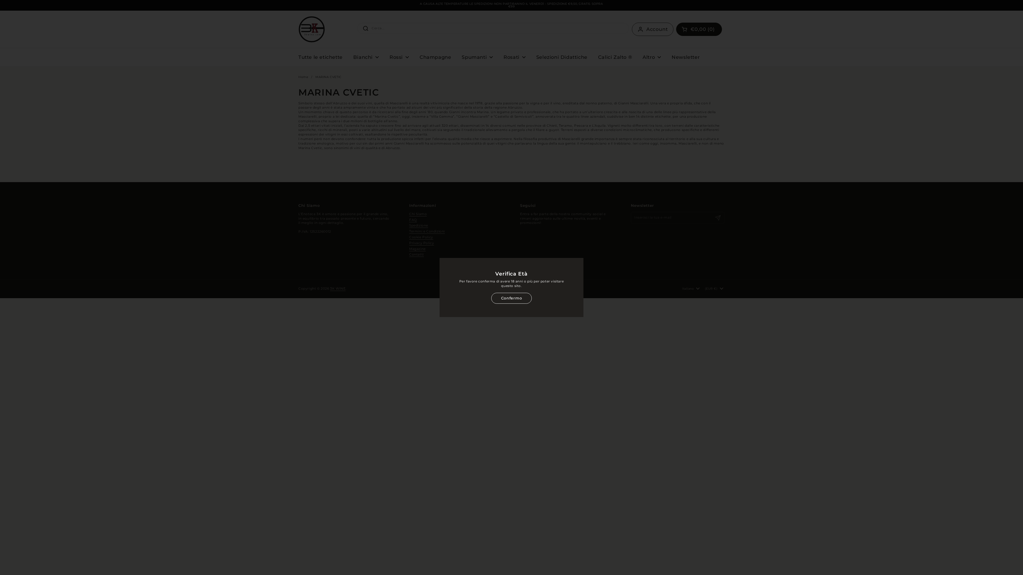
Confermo (511, 298)
